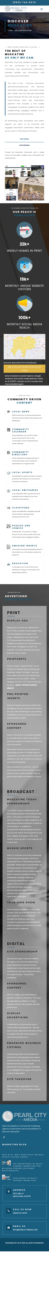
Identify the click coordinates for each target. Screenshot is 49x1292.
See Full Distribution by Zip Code (24, 369)
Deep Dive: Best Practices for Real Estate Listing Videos (23, 1156)
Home (10, 30)
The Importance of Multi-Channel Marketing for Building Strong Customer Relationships (23, 1167)
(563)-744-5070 (24, 2)
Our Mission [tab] (24, 145)
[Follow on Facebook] (4, 1137)
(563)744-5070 (20, 1213)
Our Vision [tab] (24, 139)
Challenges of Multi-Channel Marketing (26, 1179)
